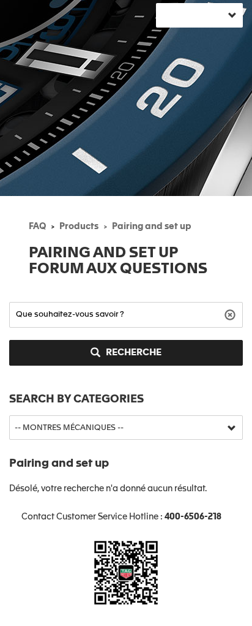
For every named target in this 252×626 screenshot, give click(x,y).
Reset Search (231, 314)
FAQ (37, 226)
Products (78, 226)
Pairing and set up (151, 226)
